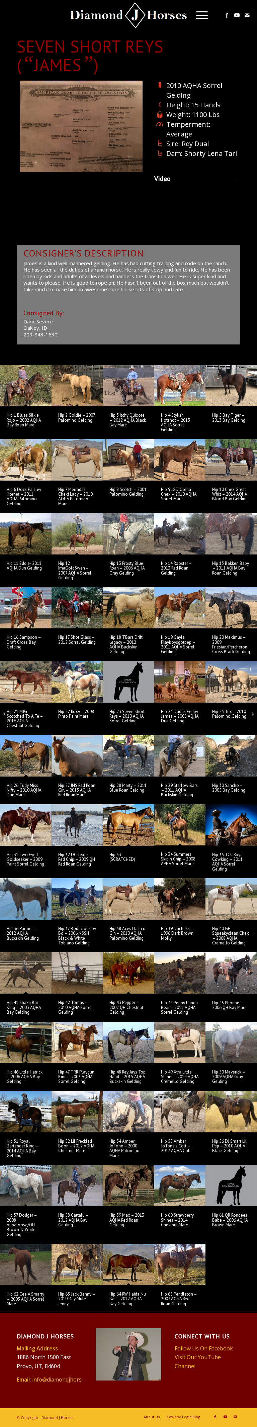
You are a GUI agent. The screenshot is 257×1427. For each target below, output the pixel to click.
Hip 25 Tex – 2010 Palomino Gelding (229, 714)
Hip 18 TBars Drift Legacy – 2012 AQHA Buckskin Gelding (126, 644)
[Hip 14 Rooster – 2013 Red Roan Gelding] (180, 533)
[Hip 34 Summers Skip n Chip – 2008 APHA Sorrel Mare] (180, 824)
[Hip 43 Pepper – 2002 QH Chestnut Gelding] (128, 973)
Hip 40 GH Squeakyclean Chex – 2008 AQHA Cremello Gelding (230, 936)
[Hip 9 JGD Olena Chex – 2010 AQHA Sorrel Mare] (180, 460)
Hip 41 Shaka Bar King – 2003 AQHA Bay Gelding (24, 1007)
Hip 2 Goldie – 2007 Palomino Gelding (76, 417)
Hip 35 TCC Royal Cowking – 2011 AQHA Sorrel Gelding (228, 862)
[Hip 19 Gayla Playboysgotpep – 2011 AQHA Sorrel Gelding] (180, 607)
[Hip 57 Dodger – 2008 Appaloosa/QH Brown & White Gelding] (26, 1185)
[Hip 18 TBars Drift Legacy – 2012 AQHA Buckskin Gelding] (128, 607)
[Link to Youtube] (237, 15)
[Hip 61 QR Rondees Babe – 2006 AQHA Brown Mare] (231, 1185)
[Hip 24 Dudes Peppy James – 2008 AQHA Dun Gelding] (180, 681)
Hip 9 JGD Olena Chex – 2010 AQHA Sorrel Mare (178, 494)
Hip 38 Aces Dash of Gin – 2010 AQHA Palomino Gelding (128, 933)
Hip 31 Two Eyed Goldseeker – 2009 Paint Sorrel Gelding (25, 859)
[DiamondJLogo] (128, 16)
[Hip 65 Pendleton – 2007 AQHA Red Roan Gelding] (180, 1264)
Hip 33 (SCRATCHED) (122, 857)
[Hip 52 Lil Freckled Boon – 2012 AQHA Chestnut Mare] (77, 1111)
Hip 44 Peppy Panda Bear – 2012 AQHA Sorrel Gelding (179, 1007)
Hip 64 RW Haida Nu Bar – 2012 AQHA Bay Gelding (127, 1299)
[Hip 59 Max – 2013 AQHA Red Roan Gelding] (128, 1185)
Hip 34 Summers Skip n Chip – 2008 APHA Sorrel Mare (178, 859)
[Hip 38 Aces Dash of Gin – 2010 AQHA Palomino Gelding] (128, 899)
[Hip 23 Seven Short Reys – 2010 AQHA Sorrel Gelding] (128, 681)
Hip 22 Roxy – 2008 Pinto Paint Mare (76, 714)
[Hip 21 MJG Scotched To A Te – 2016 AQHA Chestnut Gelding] (26, 681)
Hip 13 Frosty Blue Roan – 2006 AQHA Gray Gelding (127, 568)
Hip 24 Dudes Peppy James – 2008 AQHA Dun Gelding (179, 716)
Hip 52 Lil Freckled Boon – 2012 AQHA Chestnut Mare (76, 1146)
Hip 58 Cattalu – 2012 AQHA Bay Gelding (73, 1220)
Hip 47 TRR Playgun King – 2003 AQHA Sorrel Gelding (76, 1077)
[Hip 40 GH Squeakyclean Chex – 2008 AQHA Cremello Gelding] (231, 899)
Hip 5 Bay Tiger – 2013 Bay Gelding (228, 417)
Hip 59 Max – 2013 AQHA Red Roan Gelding (126, 1220)
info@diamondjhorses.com (65, 1379)
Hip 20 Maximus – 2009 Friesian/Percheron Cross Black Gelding (231, 644)
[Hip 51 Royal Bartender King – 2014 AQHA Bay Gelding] (26, 1111)
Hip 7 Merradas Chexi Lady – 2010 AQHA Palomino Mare (75, 497)
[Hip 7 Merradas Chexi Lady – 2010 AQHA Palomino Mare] (77, 460)
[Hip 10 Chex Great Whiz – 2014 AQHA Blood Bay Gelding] (231, 460)
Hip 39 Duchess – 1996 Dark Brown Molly (177, 933)
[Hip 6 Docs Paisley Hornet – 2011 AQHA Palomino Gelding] (26, 460)
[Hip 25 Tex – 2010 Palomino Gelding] (231, 681)
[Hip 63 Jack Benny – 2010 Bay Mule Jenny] (77, 1264)
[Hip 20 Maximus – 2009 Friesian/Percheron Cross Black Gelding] (231, 607)
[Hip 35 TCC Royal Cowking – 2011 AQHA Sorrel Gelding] (231, 825)
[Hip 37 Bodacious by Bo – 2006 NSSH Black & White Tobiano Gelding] (77, 899)
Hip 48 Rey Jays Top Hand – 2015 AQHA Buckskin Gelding (127, 1077)
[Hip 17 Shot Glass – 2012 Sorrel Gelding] (77, 607)
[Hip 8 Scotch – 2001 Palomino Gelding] (128, 460)
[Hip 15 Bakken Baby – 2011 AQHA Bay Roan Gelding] (231, 533)
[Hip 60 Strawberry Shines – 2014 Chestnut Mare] (180, 1185)
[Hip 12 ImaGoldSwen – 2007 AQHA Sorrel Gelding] (77, 533)
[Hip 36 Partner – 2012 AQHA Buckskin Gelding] (26, 899)
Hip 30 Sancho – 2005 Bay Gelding (228, 788)
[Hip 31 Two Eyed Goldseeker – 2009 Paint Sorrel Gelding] (26, 825)
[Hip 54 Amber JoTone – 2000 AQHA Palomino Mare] (128, 1111)
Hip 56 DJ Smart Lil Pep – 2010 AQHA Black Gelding (229, 1146)
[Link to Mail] (247, 15)
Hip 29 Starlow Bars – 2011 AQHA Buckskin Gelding (179, 790)
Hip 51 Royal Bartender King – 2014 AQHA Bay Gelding (22, 1148)
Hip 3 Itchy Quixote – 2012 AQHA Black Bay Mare (127, 420)
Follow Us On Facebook (204, 1348)
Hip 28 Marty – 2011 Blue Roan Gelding (128, 788)
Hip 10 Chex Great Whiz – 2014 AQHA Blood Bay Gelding (230, 494)
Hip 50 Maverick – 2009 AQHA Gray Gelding (228, 1077)
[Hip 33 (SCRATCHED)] (128, 825)
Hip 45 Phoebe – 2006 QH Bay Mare (229, 1005)
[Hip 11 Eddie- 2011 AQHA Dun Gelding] (26, 533)
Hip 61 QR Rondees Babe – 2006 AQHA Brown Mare (230, 1220)
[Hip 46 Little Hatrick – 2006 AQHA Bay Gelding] (26, 1042)
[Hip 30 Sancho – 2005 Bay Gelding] (231, 756)
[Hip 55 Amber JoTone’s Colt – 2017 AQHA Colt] (180, 1111)
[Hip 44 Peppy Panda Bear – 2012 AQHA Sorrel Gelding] (180, 973)
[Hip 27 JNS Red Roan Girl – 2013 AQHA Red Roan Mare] (77, 756)
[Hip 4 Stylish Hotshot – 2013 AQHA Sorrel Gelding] (180, 385)
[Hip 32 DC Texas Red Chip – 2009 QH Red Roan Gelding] (77, 825)
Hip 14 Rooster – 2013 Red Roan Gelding (176, 568)
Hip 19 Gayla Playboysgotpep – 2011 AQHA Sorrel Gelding (178, 644)
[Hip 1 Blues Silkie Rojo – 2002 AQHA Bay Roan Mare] (26, 385)
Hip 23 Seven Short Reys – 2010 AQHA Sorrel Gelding (127, 716)
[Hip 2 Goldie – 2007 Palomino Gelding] (77, 385)
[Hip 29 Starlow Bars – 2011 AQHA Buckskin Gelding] (180, 756)
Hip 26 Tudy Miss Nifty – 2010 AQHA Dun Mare (24, 790)
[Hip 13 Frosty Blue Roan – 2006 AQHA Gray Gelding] (128, 533)
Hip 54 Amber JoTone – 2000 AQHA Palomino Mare (124, 1148)
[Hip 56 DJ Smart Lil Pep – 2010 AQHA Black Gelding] (231, 1111)
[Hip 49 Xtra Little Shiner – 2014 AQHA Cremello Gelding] (180, 1042)
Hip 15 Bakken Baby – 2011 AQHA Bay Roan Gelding (230, 568)
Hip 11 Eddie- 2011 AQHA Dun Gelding (24, 565)
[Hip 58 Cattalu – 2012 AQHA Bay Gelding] (77, 1185)
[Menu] (198, 15)
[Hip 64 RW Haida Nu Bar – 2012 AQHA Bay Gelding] (128, 1264)
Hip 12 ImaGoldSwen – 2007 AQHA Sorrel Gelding (74, 570)
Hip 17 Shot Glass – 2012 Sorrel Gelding (77, 639)
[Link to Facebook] (227, 15)
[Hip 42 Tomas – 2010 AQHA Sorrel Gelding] (77, 973)
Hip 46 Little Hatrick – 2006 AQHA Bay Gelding (24, 1077)
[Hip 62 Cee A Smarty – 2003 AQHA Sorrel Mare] (26, 1264)
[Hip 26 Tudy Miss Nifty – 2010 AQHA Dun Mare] (26, 756)
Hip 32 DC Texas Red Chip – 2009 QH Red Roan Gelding (76, 859)
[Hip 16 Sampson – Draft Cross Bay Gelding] (26, 607)
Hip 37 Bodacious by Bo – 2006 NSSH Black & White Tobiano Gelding (77, 936)
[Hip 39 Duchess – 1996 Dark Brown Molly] (180, 899)
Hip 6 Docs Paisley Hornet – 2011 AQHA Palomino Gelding (24, 497)
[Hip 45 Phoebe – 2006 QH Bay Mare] (231, 973)
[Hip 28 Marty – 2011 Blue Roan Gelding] (128, 756)
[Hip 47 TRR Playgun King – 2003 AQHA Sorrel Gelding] (77, 1042)
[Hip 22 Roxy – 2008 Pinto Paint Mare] (77, 681)
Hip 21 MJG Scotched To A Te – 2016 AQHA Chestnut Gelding (25, 719)
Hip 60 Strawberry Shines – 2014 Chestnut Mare (177, 1220)
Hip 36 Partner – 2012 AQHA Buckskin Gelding (23, 933)
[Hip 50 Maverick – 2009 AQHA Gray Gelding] (231, 1042)
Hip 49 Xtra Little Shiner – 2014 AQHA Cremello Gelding (179, 1077)
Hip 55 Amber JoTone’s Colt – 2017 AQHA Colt (176, 1146)
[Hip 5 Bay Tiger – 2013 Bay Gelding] (231, 385)
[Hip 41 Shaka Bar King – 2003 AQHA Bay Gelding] (26, 973)
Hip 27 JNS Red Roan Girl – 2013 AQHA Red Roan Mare (76, 790)
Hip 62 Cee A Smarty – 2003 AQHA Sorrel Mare (25, 1299)
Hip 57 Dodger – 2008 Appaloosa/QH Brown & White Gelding (22, 1224)
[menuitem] (198, 15)
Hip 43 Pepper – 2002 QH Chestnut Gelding (126, 1007)
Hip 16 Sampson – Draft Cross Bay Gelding (24, 642)
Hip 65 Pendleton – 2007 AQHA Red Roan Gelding (179, 1299)
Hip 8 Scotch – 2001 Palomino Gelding (128, 492)
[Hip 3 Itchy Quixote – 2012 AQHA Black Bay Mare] (128, 385)
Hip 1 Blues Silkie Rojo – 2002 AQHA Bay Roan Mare (24, 420)
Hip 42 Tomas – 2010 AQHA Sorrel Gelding (75, 1007)
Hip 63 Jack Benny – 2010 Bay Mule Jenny (76, 1299)
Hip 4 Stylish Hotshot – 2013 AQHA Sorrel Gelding (175, 422)
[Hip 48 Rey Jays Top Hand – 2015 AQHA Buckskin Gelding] (128, 1042)
